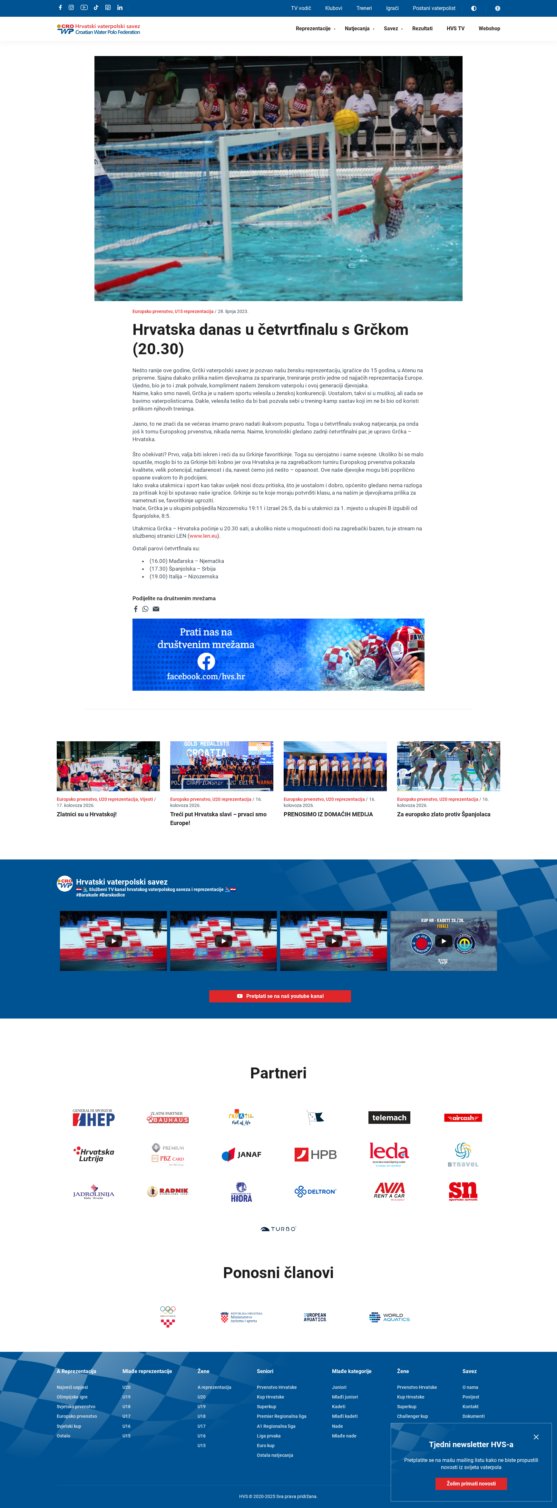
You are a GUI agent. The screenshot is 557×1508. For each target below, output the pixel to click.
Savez (391, 28)
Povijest (471, 1396)
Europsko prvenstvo (77, 1416)
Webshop (489, 28)
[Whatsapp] (145, 609)
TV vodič (301, 8)
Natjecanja (357, 28)
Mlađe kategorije (352, 1371)
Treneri (364, 8)
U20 (126, 1387)
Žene (204, 1371)
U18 (126, 1406)
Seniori (265, 1371)
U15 (126, 1435)
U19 (126, 1396)
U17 (126, 1416)
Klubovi (333, 8)
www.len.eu (203, 536)
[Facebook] (135, 609)
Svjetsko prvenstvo (76, 1406)
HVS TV (455, 28)
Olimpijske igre (72, 1396)
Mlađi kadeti (345, 1416)
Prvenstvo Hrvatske (277, 1387)
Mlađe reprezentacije (147, 1371)
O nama (470, 1387)
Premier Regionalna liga (282, 1416)
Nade (337, 1426)
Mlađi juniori (345, 1396)
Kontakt (471, 1406)
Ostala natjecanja (275, 1455)
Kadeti (339, 1406)
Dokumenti (474, 1416)
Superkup (266, 1406)
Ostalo (63, 1435)
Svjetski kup (69, 1426)
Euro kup (266, 1445)
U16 (126, 1426)
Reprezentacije (313, 28)
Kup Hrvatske (270, 1396)
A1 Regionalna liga (276, 1426)
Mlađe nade (344, 1435)
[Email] (156, 609)
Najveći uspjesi (72, 1387)
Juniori (339, 1387)
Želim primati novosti (471, 1484)
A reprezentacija (214, 1387)
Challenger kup (412, 1416)
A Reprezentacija (76, 1371)
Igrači (392, 8)
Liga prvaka (269, 1435)
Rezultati (422, 28)
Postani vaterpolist (434, 8)
